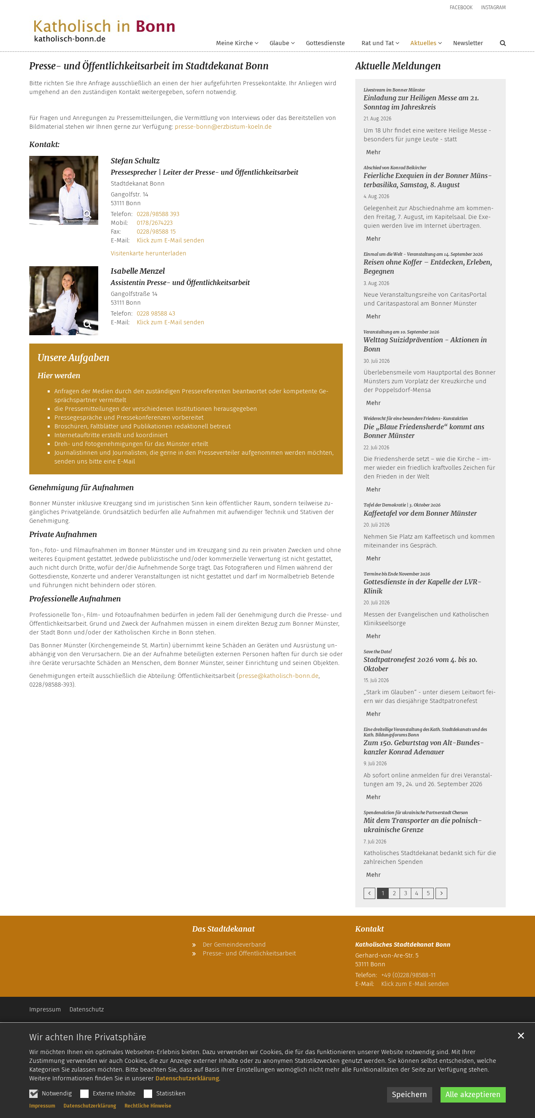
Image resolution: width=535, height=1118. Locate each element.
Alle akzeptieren (473, 1094)
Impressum (42, 1106)
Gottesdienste (325, 43)
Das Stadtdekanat (223, 929)
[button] (277, 45)
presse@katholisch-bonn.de (278, 676)
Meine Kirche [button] (234, 43)
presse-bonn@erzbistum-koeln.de (223, 126)
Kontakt (369, 929)
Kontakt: (44, 144)
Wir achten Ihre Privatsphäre (87, 1037)
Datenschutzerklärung (187, 1078)
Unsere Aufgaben (74, 358)
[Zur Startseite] (104, 31)
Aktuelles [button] (423, 43)
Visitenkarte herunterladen (148, 253)
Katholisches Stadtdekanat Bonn (403, 944)
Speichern (409, 1094)
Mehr (373, 152)
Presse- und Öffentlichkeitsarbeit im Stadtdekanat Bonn (149, 66)
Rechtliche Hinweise (148, 1106)
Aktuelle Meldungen (398, 66)
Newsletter (468, 43)
